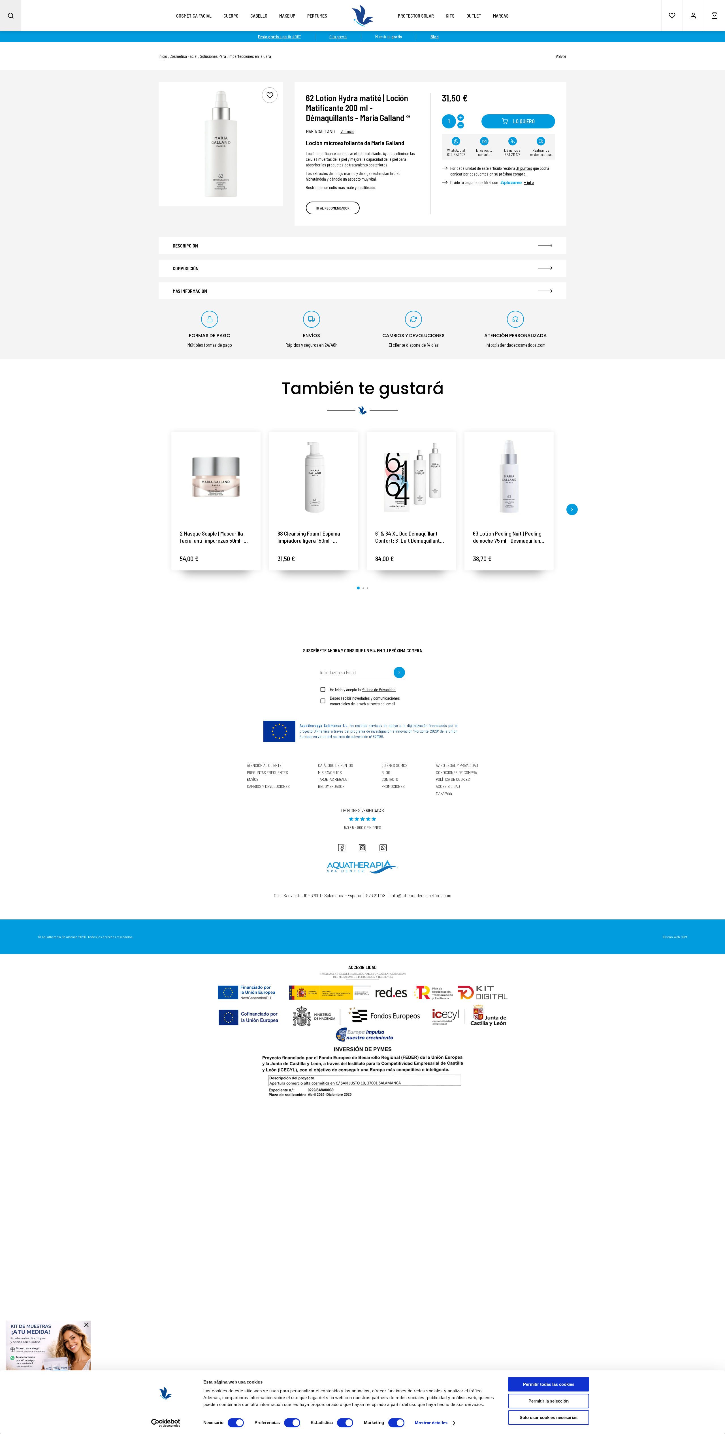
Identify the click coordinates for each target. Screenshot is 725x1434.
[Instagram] (362, 848)
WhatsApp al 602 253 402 (456, 152)
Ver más (347, 131)
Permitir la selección (548, 1401)
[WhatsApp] (383, 848)
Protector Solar (416, 15)
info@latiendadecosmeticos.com (421, 895)
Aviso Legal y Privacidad (457, 765)
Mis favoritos (330, 772)
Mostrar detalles (431, 1422)
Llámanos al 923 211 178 (512, 152)
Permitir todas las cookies (548, 1384)
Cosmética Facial (194, 15)
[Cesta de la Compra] (714, 15)
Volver (561, 56)
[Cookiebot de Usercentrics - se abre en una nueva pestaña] (166, 1423)
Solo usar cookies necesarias (548, 1417)
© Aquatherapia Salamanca (57, 936)
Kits (450, 15)
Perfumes (317, 15)
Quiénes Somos (394, 765)
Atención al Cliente (264, 765)
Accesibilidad (448, 786)
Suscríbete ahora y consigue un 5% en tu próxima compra (362, 650)
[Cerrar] (86, 1325)
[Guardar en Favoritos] (270, 95)
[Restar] (460, 125)
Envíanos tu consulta (484, 152)
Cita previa (338, 36)
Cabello (258, 15)
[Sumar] (460, 117)
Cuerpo (230, 15)
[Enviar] (399, 672)
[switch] (292, 1422)
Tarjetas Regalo (332, 779)
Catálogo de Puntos (335, 765)
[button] (153, 509)
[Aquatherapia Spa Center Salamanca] (362, 866)
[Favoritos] (672, 15)
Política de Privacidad (379, 689)
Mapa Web (444, 793)
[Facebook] (342, 848)
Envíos (253, 779)
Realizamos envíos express (541, 152)
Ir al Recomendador (332, 208)
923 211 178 (375, 895)
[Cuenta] (693, 15)
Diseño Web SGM (675, 937)
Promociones (393, 786)
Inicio (163, 56)
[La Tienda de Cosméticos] (362, 15)
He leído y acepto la (363, 689)
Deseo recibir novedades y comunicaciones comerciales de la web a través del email (365, 700)
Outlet (473, 15)
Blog (385, 772)
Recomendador (331, 786)
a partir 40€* (279, 36)
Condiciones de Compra (456, 772)
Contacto (389, 779)
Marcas (501, 15)
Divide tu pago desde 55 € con (492, 182)
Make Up (287, 15)
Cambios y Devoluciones (268, 786)
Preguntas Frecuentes (267, 772)
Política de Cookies (453, 779)
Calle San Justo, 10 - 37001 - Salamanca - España (317, 895)
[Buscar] (10, 15)
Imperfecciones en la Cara (250, 56)
